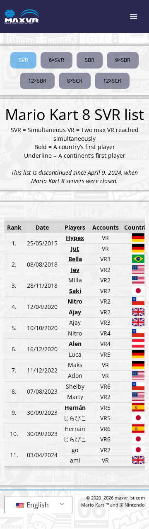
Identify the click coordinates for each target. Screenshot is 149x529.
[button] (23, 60)
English (37, 504)
